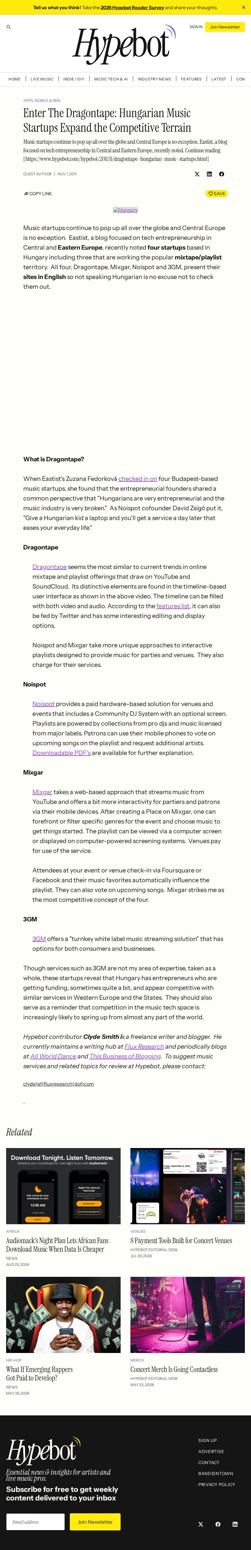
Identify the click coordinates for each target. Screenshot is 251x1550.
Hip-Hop (14, 1360)
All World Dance (53, 1056)
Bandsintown (215, 1473)
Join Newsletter (225, 27)
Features (191, 79)
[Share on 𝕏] (197, 174)
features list (172, 606)
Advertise (211, 1451)
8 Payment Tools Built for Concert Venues (181, 1240)
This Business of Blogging (125, 1056)
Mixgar (42, 792)
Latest (219, 79)
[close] (244, 7)
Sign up (207, 1440)
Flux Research (144, 1046)
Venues (137, 1231)
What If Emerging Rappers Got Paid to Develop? (39, 1374)
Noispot (43, 704)
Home (15, 79)
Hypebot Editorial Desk (154, 1249)
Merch (137, 1360)
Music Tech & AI (111, 79)
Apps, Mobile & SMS (41, 100)
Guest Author (37, 174)
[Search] (8, 27)
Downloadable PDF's (61, 752)
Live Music (42, 79)
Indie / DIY (73, 79)
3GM (39, 938)
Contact (209, 1462)
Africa (13, 1231)
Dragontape (49, 567)
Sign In (196, 26)
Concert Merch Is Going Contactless (174, 1369)
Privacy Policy (216, 1484)
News (11, 1258)
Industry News (154, 79)
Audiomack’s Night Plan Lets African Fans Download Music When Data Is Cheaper (57, 1245)
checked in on (137, 478)
